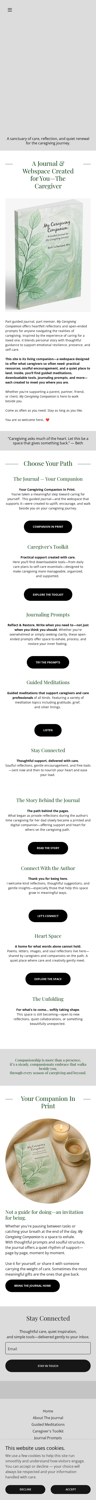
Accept (71, 1489)
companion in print (48, 527)
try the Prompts (48, 662)
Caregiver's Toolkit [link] (48, 1431)
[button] (11, 9)
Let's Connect (48, 916)
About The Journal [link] (48, 1417)
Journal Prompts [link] (48, 1437)
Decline (25, 1489)
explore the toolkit (48, 595)
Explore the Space (48, 979)
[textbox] (48, 1348)
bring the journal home (32, 1286)
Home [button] (48, 1411)
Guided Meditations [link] (48, 1424)
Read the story (48, 848)
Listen (48, 730)
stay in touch (48, 1366)
